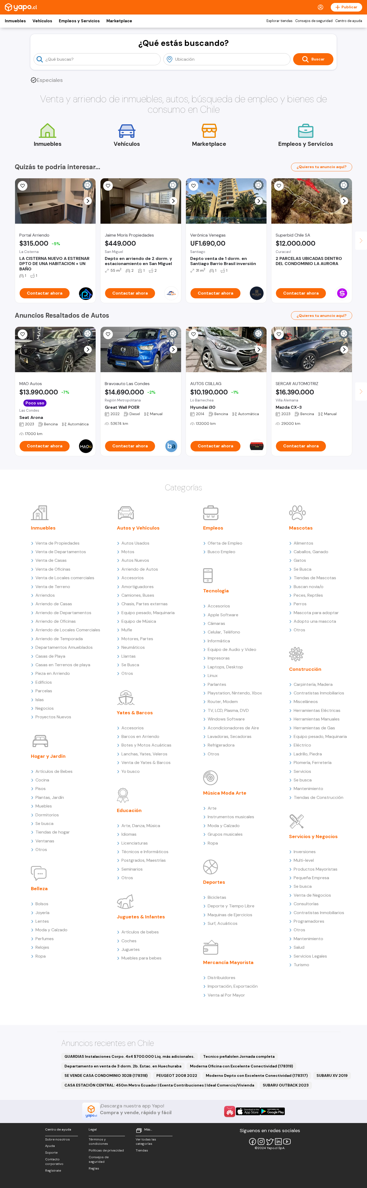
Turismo (301, 965)
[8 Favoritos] (279, 186)
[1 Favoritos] (22, 186)
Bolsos (41, 904)
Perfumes (44, 938)
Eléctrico (302, 745)
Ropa (40, 956)
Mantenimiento (308, 788)
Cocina (42, 780)
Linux (213, 675)
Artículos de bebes (140, 932)
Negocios (44, 708)
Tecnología (216, 591)
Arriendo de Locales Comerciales (67, 630)
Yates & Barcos (135, 712)
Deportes (214, 882)
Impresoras (219, 658)
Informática (219, 641)
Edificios (43, 682)
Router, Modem (223, 701)
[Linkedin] (278, 1141)
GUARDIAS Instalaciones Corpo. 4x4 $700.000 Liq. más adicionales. (129, 1056)
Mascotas (301, 528)
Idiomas (128, 834)
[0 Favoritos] (193, 186)
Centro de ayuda (348, 21)
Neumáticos (133, 647)
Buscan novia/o (308, 586)
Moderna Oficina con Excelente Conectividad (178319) (241, 1066)
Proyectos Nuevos (53, 717)
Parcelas (43, 691)
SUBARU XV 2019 (332, 1075)
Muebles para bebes (141, 958)
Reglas (94, 1168)
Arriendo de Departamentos (63, 612)
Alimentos (303, 543)
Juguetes (130, 949)
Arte (212, 808)
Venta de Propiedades (57, 543)
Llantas (128, 656)
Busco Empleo (221, 552)
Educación (129, 810)
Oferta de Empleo (225, 543)
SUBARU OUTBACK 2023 (286, 1085)
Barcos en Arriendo (140, 736)
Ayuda (50, 1146)
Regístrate (53, 1170)
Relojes (42, 947)
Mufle (126, 630)
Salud (299, 947)
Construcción (305, 669)
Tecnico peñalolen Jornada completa (239, 1056)
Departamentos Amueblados (64, 647)
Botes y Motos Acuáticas (146, 745)
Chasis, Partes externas (144, 604)
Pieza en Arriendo (52, 673)
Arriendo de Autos (139, 569)
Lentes (42, 921)
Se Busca (130, 665)
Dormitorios (47, 815)
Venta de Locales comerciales (64, 578)
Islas (39, 699)
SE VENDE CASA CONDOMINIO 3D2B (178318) (106, 1075)
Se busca (44, 823)
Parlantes (217, 684)
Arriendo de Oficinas (55, 621)
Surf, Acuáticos (223, 923)
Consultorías (306, 904)
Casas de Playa (50, 656)
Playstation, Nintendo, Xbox (235, 693)
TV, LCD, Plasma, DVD (228, 710)
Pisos (40, 788)
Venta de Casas (51, 560)
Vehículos (42, 21)
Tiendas (142, 1150)
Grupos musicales (225, 834)
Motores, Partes (137, 639)
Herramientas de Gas (314, 728)
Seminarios (132, 869)
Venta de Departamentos (60, 552)
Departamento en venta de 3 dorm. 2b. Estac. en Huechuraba (122, 1066)
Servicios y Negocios (313, 836)
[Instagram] (261, 1141)
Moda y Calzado (51, 930)
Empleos (213, 528)
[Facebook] (252, 1141)
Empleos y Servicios (79, 21)
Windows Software (226, 719)
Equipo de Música (138, 621)
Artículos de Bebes (54, 771)
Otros (41, 849)
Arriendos (45, 595)
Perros (300, 604)
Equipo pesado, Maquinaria (148, 612)
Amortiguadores (137, 586)
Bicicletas (217, 897)
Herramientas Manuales (317, 719)
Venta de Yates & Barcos (146, 762)
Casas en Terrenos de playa (62, 665)
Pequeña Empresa (311, 878)
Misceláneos (306, 701)
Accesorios (132, 578)
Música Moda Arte (224, 793)
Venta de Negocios (312, 895)
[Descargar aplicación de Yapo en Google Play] (272, 1111)
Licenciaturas (134, 843)
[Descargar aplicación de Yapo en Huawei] (230, 1111)
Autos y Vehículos (138, 528)
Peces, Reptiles (308, 595)
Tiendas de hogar (52, 832)
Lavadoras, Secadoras (229, 736)
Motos (127, 552)
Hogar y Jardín (48, 756)
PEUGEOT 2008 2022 (176, 1075)
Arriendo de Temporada (59, 639)
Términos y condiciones (98, 1141)
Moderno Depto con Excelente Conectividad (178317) (257, 1075)
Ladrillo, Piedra (308, 754)
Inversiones (305, 851)
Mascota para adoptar (316, 612)
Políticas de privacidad (106, 1150)
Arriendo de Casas (53, 604)
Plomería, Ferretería (313, 762)
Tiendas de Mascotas (315, 578)
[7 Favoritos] (108, 186)
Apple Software (223, 615)
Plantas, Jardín (49, 797)
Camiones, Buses (137, 595)
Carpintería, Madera (313, 684)
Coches (128, 941)
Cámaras (216, 623)
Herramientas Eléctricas (317, 710)
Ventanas (44, 841)
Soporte (51, 1152)
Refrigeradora (221, 745)
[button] (88, 201)
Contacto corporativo (54, 1161)
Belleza (39, 888)
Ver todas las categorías (146, 1141)
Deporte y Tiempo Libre (231, 906)
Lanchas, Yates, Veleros (144, 754)
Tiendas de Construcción (318, 797)
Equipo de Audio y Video (232, 649)
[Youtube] (287, 1141)
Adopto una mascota (315, 621)
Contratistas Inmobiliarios (319, 693)
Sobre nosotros (57, 1139)
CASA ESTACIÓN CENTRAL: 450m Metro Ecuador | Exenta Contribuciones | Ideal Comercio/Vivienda (159, 1085)
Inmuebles (15, 21)
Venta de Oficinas (52, 569)
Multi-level (304, 860)
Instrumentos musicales (231, 817)
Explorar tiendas (280, 21)
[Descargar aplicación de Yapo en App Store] (248, 1111)
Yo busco (130, 771)
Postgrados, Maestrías (143, 860)
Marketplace (119, 21)
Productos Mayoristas (315, 869)
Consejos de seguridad (314, 21)
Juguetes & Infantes (141, 917)
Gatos (300, 560)
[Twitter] (269, 1141)
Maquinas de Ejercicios (230, 915)
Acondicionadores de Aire (233, 728)
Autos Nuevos (135, 560)
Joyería (42, 912)
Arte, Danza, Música (140, 825)
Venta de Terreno (52, 586)
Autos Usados (135, 543)
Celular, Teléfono (224, 632)
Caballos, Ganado (311, 552)
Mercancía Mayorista (228, 962)
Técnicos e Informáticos (144, 851)
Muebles (43, 806)
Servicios (302, 771)
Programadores (309, 921)
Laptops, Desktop (225, 667)
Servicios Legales (310, 956)
